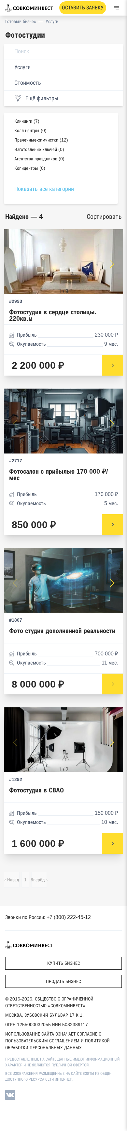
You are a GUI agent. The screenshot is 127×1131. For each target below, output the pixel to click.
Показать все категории (44, 189)
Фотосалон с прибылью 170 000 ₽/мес (58, 474)
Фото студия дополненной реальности (62, 631)
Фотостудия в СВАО (36, 790)
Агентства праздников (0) (39, 158)
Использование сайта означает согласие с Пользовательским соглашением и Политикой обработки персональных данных (57, 1040)
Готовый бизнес (20, 21)
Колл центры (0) (30, 130)
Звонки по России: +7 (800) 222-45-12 (48, 917)
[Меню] (116, 8)
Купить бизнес (63, 963)
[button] (112, 264)
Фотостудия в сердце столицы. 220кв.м (53, 315)
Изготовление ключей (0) (39, 149)
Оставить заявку (83, 7)
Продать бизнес (63, 981)
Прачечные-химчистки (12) (41, 140)
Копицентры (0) (29, 168)
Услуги (52, 21)
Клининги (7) (26, 121)
